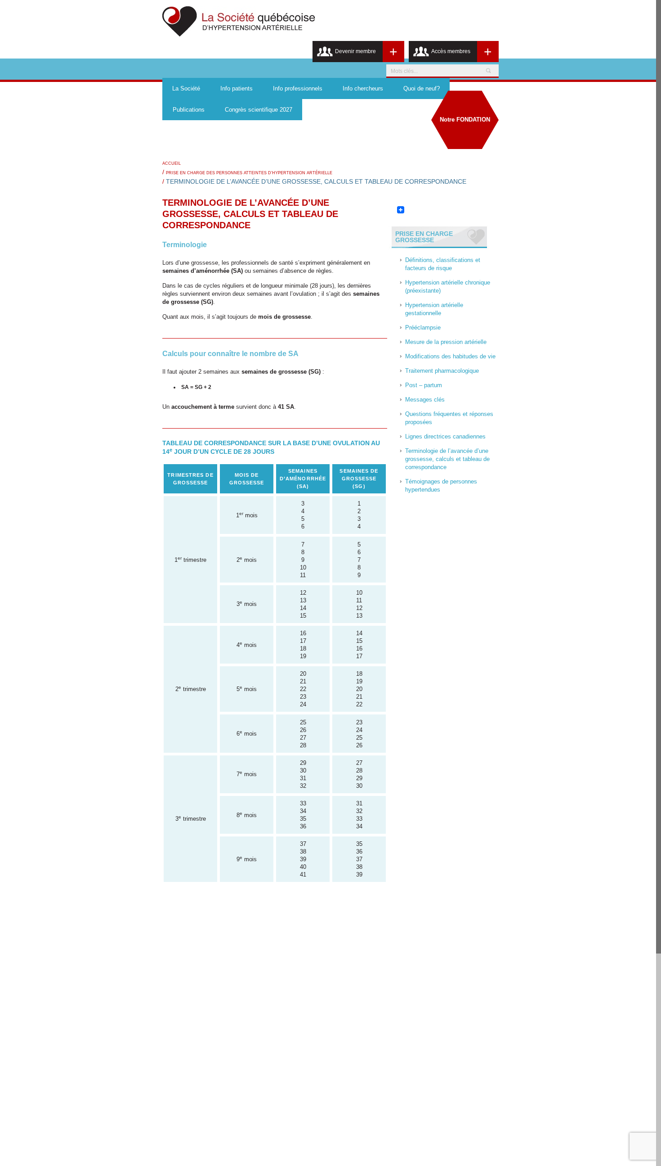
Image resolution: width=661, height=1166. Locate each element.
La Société (186, 88)
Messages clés (425, 399)
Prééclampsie (423, 327)
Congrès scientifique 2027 (258, 109)
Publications (189, 109)
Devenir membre (355, 51)
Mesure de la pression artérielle (446, 342)
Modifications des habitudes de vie (450, 356)
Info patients (236, 88)
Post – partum (423, 385)
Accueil (171, 163)
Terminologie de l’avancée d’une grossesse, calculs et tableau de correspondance (447, 458)
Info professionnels (297, 88)
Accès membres (450, 51)
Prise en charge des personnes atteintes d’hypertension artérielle (249, 173)
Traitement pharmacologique (442, 370)
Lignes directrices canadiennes (445, 436)
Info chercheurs (363, 88)
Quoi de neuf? (421, 88)
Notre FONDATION (465, 119)
